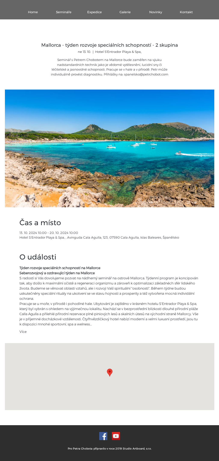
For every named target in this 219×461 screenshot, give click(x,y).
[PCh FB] (103, 436)
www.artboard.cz (123, 459)
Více (23, 332)
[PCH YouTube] (116, 436)
